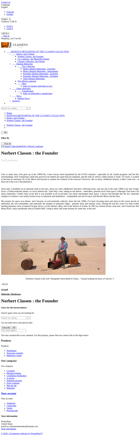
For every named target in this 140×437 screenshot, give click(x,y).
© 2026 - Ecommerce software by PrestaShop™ (22, 433)
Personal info (12, 410)
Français (10, 12)
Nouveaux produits (15, 353)
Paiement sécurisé (14, 380)
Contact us (5, 2)
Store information (8, 429)
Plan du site (12, 385)
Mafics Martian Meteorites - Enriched (39, 69)
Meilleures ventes (14, 355)
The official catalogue (27, 81)
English (10, 14)
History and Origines (23, 54)
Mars (22, 83)
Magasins (11, 388)
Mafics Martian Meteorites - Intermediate (40, 71)
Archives (16, 101)
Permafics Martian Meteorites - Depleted (40, 76)
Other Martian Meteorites (34, 79)
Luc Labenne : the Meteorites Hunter (33, 59)
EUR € (10, 26)
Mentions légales (14, 373)
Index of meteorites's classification (37, 93)
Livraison (11, 371)
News (16, 96)
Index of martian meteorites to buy (37, 86)
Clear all (6, 144)
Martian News (24, 98)
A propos (10, 378)
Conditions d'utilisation (16, 376)
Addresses (11, 403)
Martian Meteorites (22, 64)
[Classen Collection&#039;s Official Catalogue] (22, 146)
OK (4, 133)
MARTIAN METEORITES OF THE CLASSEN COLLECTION (38, 51)
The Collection (26, 66)
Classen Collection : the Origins (31, 61)
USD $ (10, 29)
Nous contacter (13, 383)
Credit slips (11, 406)
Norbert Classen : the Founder (30, 56)
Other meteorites (21, 88)
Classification (25, 91)
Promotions (11, 350)
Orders (9, 408)
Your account (8, 393)
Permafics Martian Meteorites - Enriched (40, 74)
